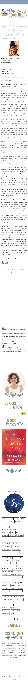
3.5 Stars (22, 518)
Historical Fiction (17, 577)
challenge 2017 (16, 546)
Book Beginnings (15, 538)
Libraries (4, 582)
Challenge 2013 (6, 546)
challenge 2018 (6, 549)
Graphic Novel (6, 577)
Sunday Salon (16, 607)
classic (14, 563)
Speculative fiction (7, 605)
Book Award (5, 538)
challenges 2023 (6, 557)
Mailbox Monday (13, 582)
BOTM (17, 540)
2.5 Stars (10, 518)
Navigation (5, 588)
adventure (22, 524)
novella (20, 588)
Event (15, 568)
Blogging (20, 535)
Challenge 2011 (6, 543)
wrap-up (11, 618)
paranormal (5, 591)
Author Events (14, 527)
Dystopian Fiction (7, 568)
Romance (21, 596)
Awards (15, 529)
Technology (5, 613)
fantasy (4, 571)
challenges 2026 (17, 560)
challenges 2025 (6, 560)
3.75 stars (5, 521)
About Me (10, 524)
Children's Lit (6, 563)
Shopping (4, 602)
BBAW (13, 532)
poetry (4, 593)
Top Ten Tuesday (6, 616)
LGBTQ (23, 579)
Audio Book (5, 527)
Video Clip (5, 618)
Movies (13, 585)
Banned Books (6, 532)
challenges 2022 (17, 554)
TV (13, 616)
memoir (21, 582)
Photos (19, 591)
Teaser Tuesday (16, 610)
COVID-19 (4, 566)
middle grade (5, 585)
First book (11, 571)
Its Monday (17, 579)
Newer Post (6, 282)
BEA (17, 532)
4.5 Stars (13, 23)
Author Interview (7, 529)
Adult (16, 524)
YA (17, 23)
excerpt (20, 568)
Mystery (19, 585)
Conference (21, 563)
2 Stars (4, 518)
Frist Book (5, 574)
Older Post (21, 282)
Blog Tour (5, 535)
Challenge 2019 (16, 549)
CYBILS (10, 566)
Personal (13, 591)
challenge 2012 (16, 543)
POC (24, 591)
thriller (13, 613)
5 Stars (4, 524)
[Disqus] (14, 306)
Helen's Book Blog (20, 676)
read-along (14, 596)
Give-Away (20, 574)
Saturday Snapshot (7, 599)
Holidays (4, 579)
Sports (16, 605)
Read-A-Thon (5, 596)
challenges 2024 (17, 557)
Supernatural (6, 610)
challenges (16, 552)
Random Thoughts (12, 593)
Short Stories (13, 602)
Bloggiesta (13, 535)
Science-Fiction (18, 599)
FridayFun (18, 571)
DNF (15, 566)
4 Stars (11, 521)
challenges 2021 (6, 554)
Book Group (5, 540)
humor (10, 579)
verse (17, 616)
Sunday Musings (6, 607)
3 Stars (17, 518)
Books (12, 540)
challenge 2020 (6, 552)
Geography (13, 574)
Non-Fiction (13, 588)
